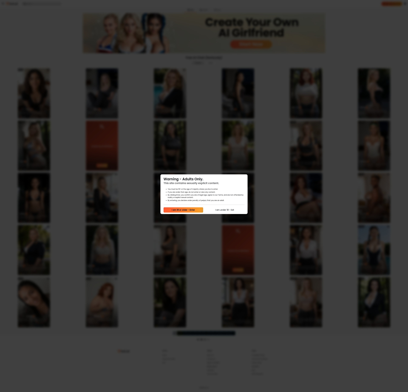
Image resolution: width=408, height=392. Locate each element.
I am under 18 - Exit (224, 209)
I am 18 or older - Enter (183, 209)
